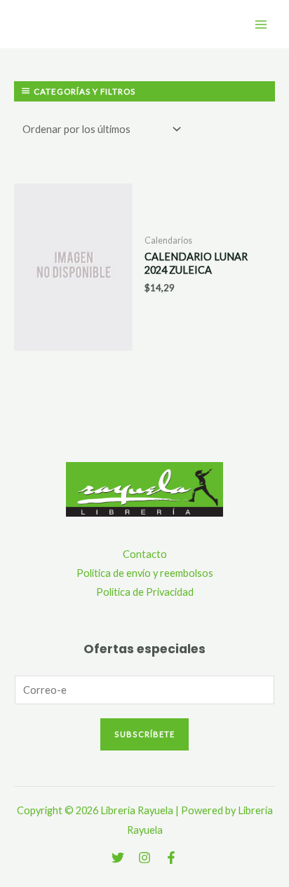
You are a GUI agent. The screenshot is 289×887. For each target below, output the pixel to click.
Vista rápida (73, 340)
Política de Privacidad (145, 592)
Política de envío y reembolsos (144, 573)
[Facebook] (171, 857)
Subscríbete (144, 734)
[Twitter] (118, 857)
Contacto (145, 554)
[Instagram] (144, 857)
